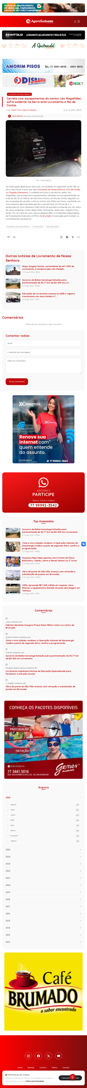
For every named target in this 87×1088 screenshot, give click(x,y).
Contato (66, 1067)
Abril (45, 825)
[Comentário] (8, 237)
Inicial (20, 1067)
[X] (72, 237)
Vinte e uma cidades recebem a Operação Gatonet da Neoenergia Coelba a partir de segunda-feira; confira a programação (50, 546)
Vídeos (54, 1067)
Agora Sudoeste (29, 110)
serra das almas (52, 227)
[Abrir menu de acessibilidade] (73, 1077)
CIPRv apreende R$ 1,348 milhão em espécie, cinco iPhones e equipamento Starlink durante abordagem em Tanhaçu (51, 588)
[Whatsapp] (61, 237)
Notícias (31, 1067)
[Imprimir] (14, 237)
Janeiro (45, 841)
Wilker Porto (16, 110)
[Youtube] (58, 1055)
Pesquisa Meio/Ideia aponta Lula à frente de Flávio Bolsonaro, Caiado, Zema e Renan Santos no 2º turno (49, 559)
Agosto (45, 804)
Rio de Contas (73, 189)
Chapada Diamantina (18, 192)
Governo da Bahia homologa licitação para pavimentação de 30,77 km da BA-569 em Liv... (46, 281)
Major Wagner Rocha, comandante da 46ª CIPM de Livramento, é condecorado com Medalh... (48, 267)
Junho (45, 815)
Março (45, 830)
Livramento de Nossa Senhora (19, 94)
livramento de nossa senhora (18, 227)
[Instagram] (28, 1055)
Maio (45, 820)
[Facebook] (67, 237)
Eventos (43, 1067)
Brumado (47, 216)
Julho (45, 810)
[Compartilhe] (78, 237)
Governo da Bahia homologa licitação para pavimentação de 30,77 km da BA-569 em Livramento (50, 530)
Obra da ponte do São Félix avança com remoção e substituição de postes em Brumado (48, 573)
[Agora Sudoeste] (40, 21)
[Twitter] (48, 1055)
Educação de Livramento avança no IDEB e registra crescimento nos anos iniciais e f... (48, 295)
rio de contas (38, 227)
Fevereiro (45, 836)
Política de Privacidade (35, 1081)
